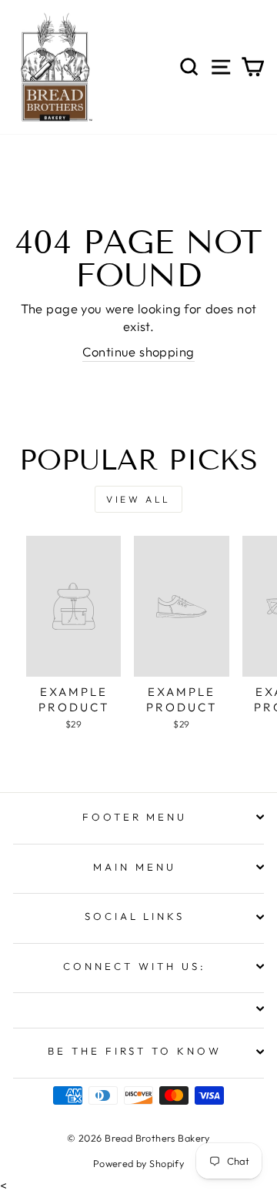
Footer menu (135, 817)
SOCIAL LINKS (135, 916)
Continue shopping (138, 351)
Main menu (134, 867)
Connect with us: (134, 966)
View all (138, 499)
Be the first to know (135, 1051)
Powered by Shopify (138, 1163)
